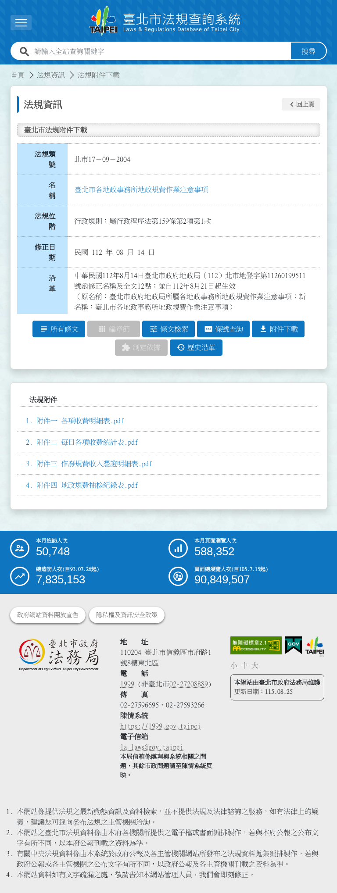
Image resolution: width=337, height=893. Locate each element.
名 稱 (55, 190)
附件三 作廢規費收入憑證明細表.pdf (94, 463)
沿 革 (55, 283)
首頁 (18, 75)
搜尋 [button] (308, 51)
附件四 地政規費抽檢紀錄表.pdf (87, 485)
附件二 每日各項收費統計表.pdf (87, 442)
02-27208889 (188, 683)
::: (5, 69)
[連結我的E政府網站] (293, 645)
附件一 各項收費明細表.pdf (80, 420)
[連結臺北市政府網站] (314, 646)
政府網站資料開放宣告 (48, 615)
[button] (301, 104)
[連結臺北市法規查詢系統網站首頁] (165, 21)
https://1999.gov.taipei (160, 725)
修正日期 (45, 252)
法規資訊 (51, 75)
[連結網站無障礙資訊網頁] (256, 645)
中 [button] (244, 665)
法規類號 (45, 159)
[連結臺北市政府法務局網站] (58, 654)
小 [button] (233, 665)
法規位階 (45, 221)
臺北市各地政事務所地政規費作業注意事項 (141, 189)
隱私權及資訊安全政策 (127, 615)
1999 (127, 683)
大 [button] (254, 665)
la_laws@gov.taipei (151, 746)
